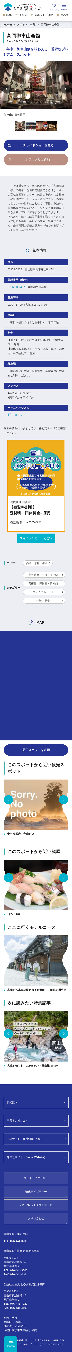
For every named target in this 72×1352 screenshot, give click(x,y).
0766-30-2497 (16, 287)
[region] (36, 16)
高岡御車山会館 (50, 24)
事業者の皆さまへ (17, 1120)
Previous (6, 89)
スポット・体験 (26, 24)
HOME (8, 24)
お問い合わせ (36, 1218)
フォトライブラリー (36, 1178)
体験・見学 (43, 600)
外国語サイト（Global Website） (27, 1157)
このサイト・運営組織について (25, 1138)
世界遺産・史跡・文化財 (43, 574)
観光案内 (12, 1102)
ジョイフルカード (43, 592)
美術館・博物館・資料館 (43, 583)
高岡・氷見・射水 (37, 563)
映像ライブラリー (36, 1191)
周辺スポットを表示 (36, 750)
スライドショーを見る (38, 145)
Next (65, 89)
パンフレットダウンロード (36, 1204)
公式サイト (19, 415)
